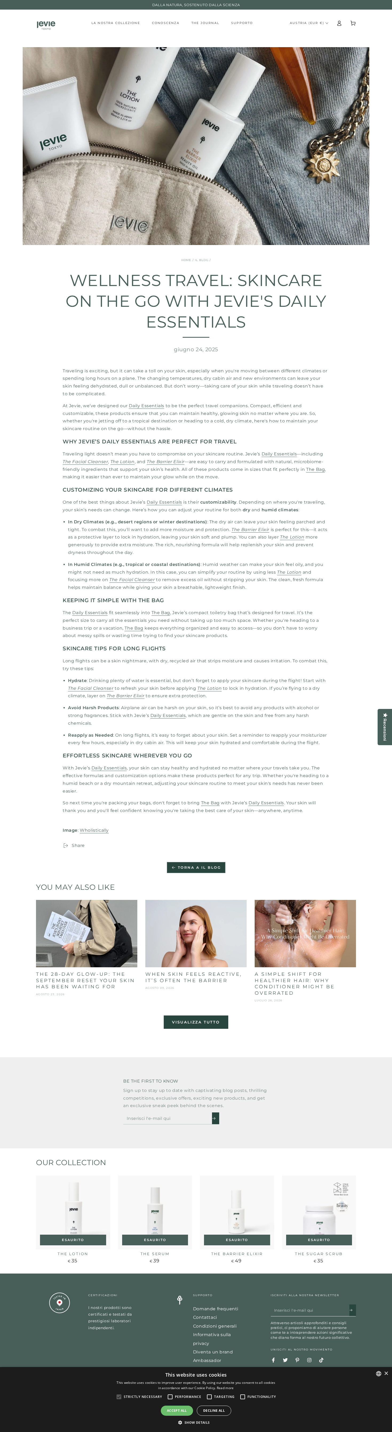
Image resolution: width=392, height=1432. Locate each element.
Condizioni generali (215, 1326)
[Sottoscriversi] (215, 1118)
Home (186, 260)
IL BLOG (202, 260)
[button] (196, 1423)
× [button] (386, 1374)
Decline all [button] (214, 1410)
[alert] (196, 1399)
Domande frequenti (215, 1308)
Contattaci (205, 1317)
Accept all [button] (177, 1410)
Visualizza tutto (196, 1022)
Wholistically (94, 830)
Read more (225, 1388)
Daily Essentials (146, 405)
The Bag (315, 469)
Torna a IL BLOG (199, 867)
